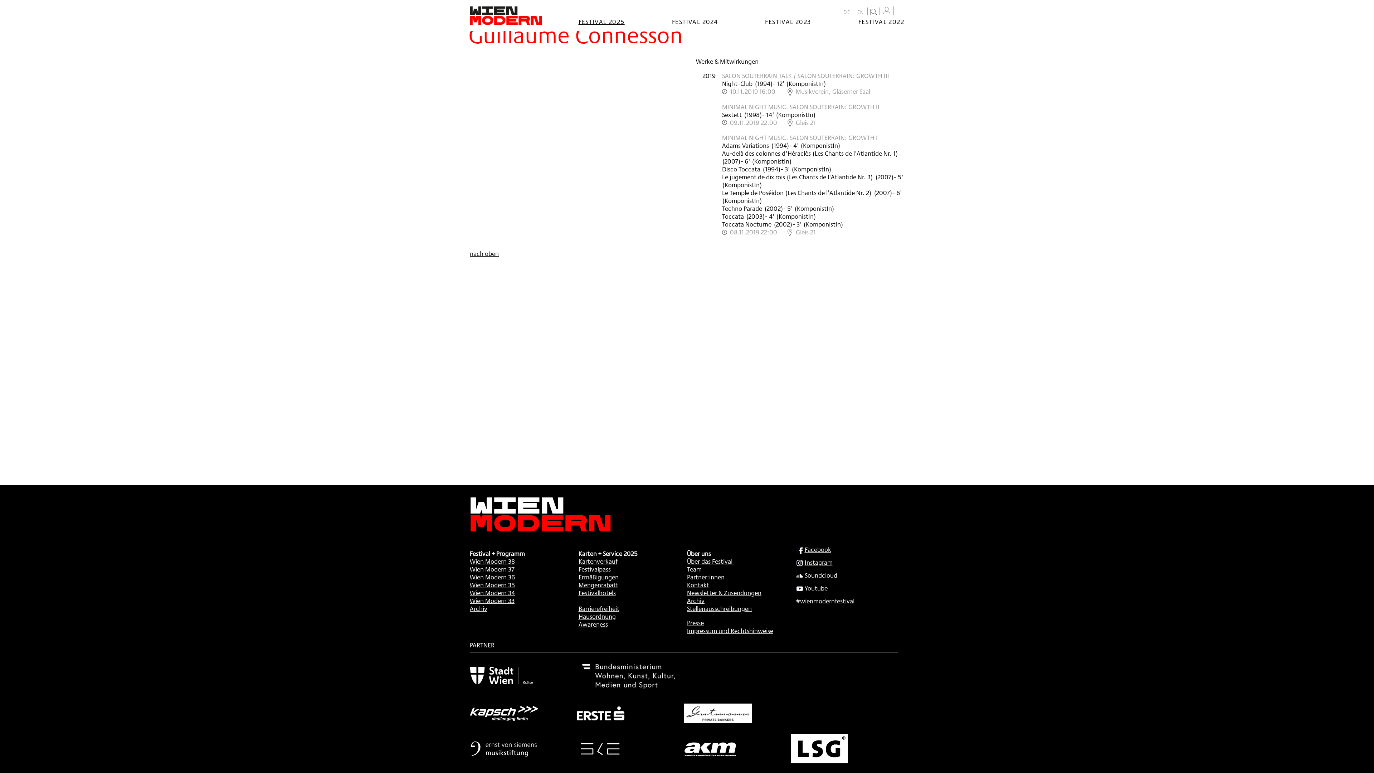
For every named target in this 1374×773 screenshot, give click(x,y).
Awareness (593, 624)
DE (847, 12)
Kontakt (698, 584)
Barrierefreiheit (599, 608)
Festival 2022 (881, 21)
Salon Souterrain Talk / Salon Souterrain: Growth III (805, 75)
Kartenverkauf (598, 561)
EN (860, 12)
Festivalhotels (597, 592)
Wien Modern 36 (492, 577)
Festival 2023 (788, 21)
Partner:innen (706, 577)
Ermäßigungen (599, 577)
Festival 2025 (602, 21)
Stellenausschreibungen (719, 608)
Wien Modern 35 (492, 584)
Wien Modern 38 (492, 561)
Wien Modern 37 (492, 569)
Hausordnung (597, 616)
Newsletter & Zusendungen (724, 592)
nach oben (484, 253)
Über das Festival (709, 561)
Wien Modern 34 (492, 592)
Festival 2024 (695, 21)
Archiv (478, 608)
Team (694, 569)
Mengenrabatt (598, 584)
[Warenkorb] (900, 11)
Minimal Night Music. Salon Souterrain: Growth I (800, 137)
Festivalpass (595, 569)
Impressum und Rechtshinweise (730, 630)
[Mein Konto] (886, 10)
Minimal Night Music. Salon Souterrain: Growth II (801, 106)
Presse (695, 622)
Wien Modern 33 (492, 600)
